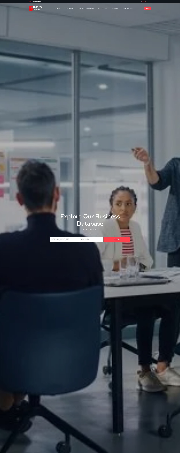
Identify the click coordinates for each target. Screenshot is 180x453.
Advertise (102, 8)
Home (58, 8)
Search (115, 8)
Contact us (127, 8)
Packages (69, 8)
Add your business (86, 8)
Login (148, 8)
